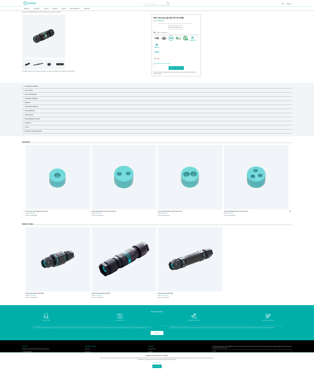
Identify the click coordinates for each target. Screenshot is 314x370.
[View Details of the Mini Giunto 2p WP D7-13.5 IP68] (58, 259)
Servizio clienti (152, 349)
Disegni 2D (28, 123)
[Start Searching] (168, 3)
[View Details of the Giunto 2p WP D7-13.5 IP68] (190, 259)
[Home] (30, 3)
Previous (24, 211)
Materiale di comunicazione (33, 131)
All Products (24, 12)
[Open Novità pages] (66, 9)
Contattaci (157, 332)
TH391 (45, 12)
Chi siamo (87, 351)
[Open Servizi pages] (49, 9)
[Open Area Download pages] (80, 9)
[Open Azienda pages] (58, 9)
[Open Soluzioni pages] (40, 9)
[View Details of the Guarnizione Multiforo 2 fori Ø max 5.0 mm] (190, 177)
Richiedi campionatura (175, 27)
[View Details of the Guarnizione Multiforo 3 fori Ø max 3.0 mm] (256, 177)
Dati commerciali (30, 110)
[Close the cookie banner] (313, 354)
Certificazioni (29, 114)
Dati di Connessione (31, 94)
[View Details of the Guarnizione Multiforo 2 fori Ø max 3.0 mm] (124, 177)
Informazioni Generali (32, 86)
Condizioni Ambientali (31, 98)
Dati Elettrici (29, 90)
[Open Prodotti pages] (30, 9)
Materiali (27, 102)
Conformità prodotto (31, 106)
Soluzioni (87, 349)
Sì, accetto (158, 366)
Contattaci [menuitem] (87, 8)
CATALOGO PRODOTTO (33, 12)
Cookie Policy (157, 362)
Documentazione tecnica (32, 119)
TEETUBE (41, 12)
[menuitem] (27, 9)
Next (290, 211)
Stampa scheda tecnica (177, 68)
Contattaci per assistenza (163, 63)
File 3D (27, 127)
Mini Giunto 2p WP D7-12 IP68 (53, 12)
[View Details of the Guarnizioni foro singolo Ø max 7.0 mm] (58, 177)
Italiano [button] (288, 3)
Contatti (150, 351)
